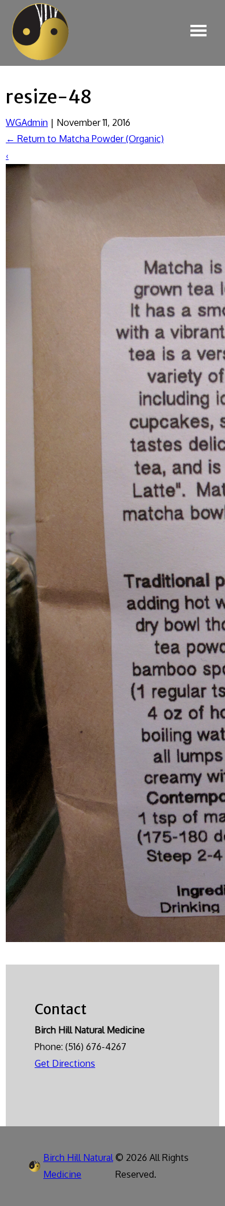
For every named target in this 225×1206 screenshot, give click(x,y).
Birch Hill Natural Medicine (78, 1166)
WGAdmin (27, 122)
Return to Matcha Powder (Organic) (85, 138)
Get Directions (65, 1063)
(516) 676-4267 (95, 1046)
